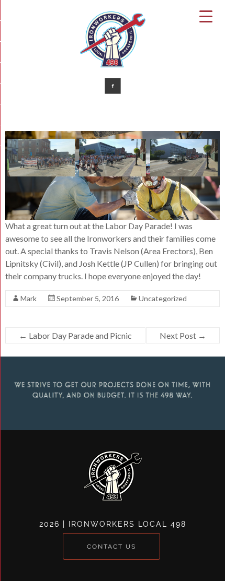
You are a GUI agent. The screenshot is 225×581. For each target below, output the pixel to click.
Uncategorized (163, 298)
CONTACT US (111, 546)
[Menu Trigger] (206, 15)
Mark (28, 298)
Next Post (183, 335)
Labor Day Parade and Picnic (75, 335)
